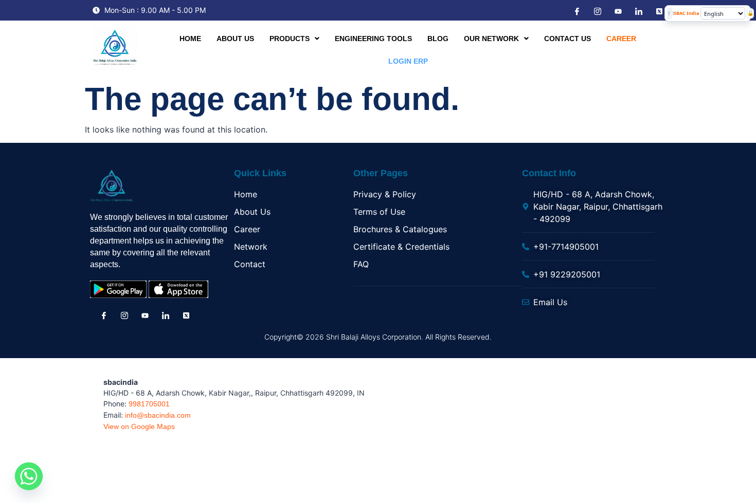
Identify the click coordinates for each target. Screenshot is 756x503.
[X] (658, 11)
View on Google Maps (139, 426)
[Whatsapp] (29, 476)
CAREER (621, 38)
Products (289, 38)
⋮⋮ (669, 13)
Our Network (491, 38)
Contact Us (567, 38)
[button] (294, 38)
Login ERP (408, 61)
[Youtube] (617, 11)
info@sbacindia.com (158, 415)
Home (190, 38)
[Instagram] (596, 11)
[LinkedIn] (638, 11)
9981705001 (149, 404)
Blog (437, 38)
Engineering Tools (373, 38)
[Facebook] (576, 11)
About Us (235, 38)
